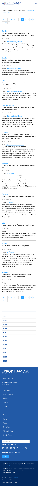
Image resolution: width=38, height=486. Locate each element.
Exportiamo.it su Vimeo (22, 448)
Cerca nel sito (34, 442)
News (10, 10)
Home (4, 10)
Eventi (5, 407)
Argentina (5, 272)
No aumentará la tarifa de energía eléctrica (18, 225)
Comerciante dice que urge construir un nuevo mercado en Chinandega (16, 275)
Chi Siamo (6, 390)
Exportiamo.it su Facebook (11, 448)
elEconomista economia (15, 145)
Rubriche (6, 399)
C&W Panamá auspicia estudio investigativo (18, 196)
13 (33, 20)
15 (6, 23)
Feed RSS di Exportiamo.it (26, 448)
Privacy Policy (8, 431)
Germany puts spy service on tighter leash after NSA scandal (17, 84)
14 (3, 23)
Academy (6, 411)
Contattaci (6, 427)
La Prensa (10, 174)
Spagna (11, 105)
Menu (35, 4)
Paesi (5, 415)
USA (3, 81)
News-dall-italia (19, 10)
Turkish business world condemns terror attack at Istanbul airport (17, 61)
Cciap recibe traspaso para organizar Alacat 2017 (18, 166)
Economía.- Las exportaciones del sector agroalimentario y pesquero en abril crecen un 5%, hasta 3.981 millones (19, 136)
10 (25, 20)
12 (31, 20)
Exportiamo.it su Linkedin (7, 448)
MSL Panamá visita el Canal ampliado (15, 246)
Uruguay (5, 163)
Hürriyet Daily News (14, 42)
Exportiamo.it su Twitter (3, 448)
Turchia (4, 31)
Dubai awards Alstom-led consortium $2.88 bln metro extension (18, 109)
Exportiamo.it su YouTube (18, 448)
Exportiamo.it (11, 3)
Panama (5, 194)
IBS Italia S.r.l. (6, 466)
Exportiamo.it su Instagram (14, 448)
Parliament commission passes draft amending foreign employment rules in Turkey (18, 34)
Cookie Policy (8, 435)
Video (5, 423)
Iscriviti (5, 456)
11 (28, 20)
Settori (5, 403)
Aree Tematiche (8, 395)
